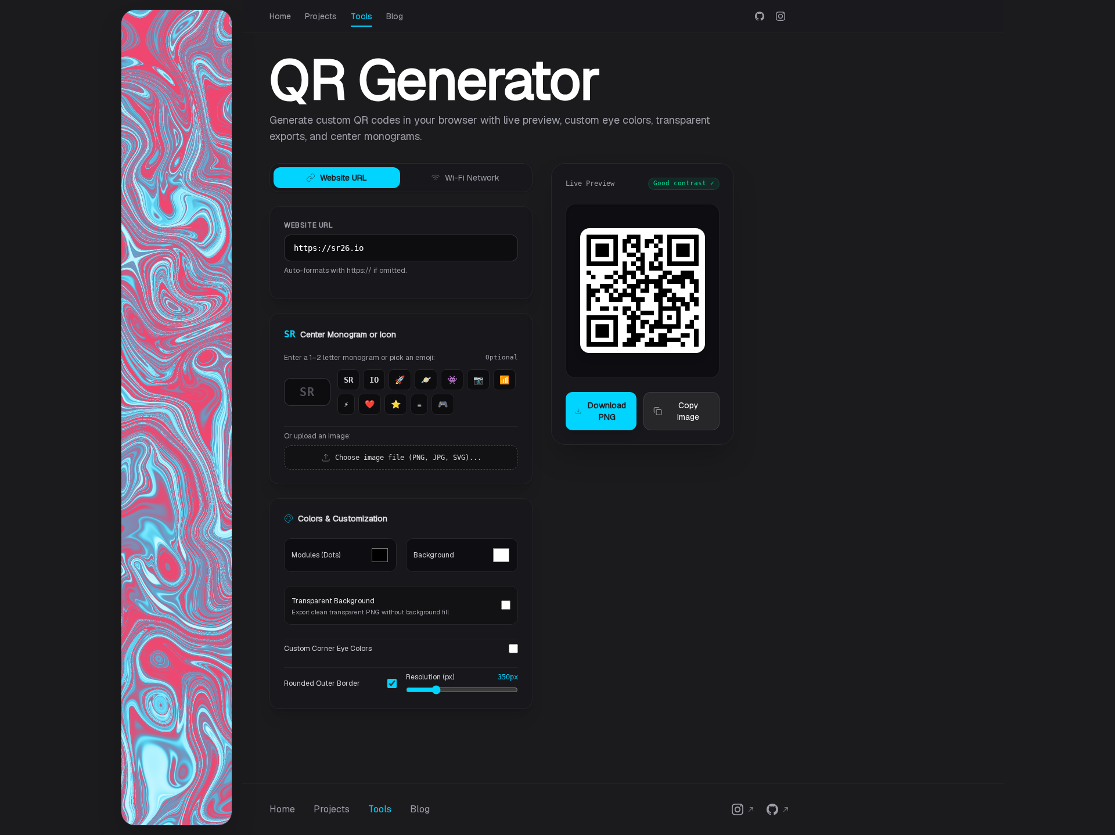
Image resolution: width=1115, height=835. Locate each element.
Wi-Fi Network (472, 177)
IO (374, 379)
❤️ (370, 404)
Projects (321, 16)
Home (280, 16)
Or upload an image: (317, 436)
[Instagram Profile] (780, 16)
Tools (361, 16)
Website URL (343, 177)
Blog (394, 16)
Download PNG (607, 411)
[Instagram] (743, 809)
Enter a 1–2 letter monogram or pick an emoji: (359, 357)
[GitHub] (778, 809)
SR (348, 379)
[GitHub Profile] (759, 16)
